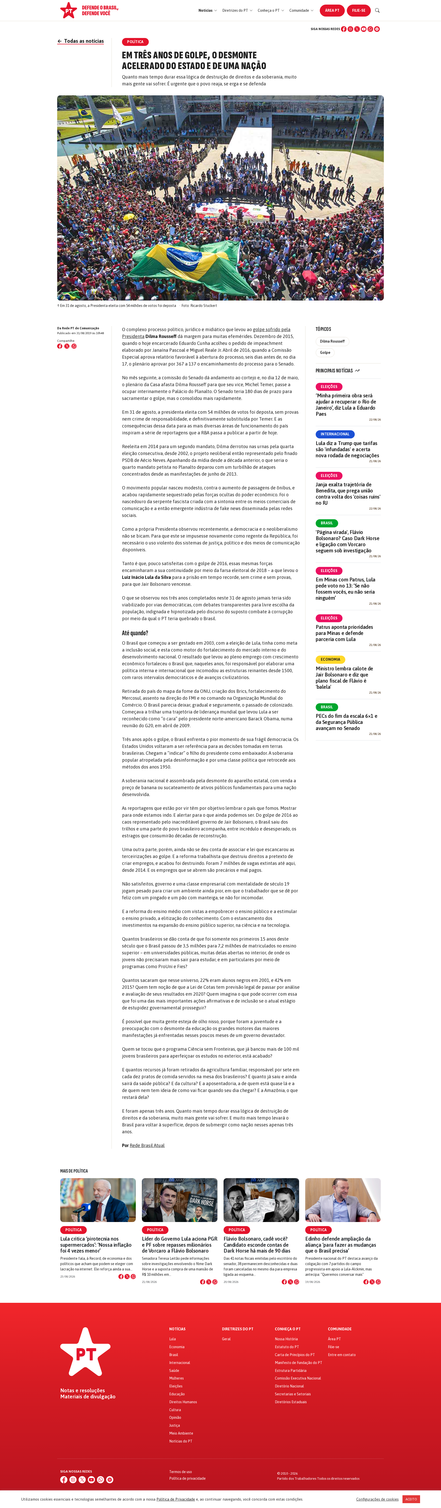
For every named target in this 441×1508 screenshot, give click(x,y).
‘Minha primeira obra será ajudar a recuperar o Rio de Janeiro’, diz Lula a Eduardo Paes (346, 405)
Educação (177, 1394)
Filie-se (358, 10)
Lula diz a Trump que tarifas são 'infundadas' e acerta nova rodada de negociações (347, 449)
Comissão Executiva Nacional (298, 1378)
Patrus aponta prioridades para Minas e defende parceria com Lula (344, 633)
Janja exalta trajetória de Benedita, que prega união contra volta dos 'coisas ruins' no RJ (348, 494)
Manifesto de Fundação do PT (298, 1363)
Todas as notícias (80, 41)
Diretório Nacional (289, 1386)
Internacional (335, 434)
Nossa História (286, 1339)
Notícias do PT (180, 1441)
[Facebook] (344, 29)
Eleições (329, 387)
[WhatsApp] (370, 29)
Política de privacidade (187, 1478)
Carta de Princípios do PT (295, 1355)
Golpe (325, 352)
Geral (226, 1339)
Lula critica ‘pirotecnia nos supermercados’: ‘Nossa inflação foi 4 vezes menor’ (96, 1244)
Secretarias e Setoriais (293, 1394)
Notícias (177, 1329)
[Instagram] (350, 29)
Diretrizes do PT (237, 1329)
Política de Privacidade (175, 1499)
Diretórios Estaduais (291, 1402)
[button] (208, 10)
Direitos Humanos (183, 1402)
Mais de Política (74, 1171)
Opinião (175, 1417)
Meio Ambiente (181, 1433)
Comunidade (340, 1329)
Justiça (174, 1425)
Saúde (174, 1371)
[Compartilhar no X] (127, 1276)
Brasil (327, 523)
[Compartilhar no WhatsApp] (74, 346)
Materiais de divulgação (88, 1396)
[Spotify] (377, 29)
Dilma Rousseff (332, 341)
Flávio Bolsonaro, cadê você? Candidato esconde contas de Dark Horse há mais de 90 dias (257, 1244)
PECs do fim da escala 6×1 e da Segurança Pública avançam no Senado (346, 722)
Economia (330, 659)
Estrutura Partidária (291, 1371)
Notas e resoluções (82, 1390)
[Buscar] (377, 10)
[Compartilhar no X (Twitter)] (66, 346)
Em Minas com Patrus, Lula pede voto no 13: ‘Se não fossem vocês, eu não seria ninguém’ (345, 589)
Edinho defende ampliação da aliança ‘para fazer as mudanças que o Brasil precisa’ (340, 1244)
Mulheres (176, 1378)
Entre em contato (342, 1355)
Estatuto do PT (287, 1347)
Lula (172, 1339)
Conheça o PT (288, 1329)
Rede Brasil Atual (147, 1145)
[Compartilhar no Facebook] (59, 346)
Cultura (175, 1410)
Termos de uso (180, 1472)
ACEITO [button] (411, 1499)
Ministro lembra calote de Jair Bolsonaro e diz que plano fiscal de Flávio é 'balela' (344, 678)
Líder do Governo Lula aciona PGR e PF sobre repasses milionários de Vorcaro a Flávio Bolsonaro (179, 1244)
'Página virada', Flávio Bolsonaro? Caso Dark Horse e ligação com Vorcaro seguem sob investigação (347, 541)
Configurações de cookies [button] (377, 1499)
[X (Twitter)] (357, 29)
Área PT (332, 10)
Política (73, 1230)
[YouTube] (363, 29)
